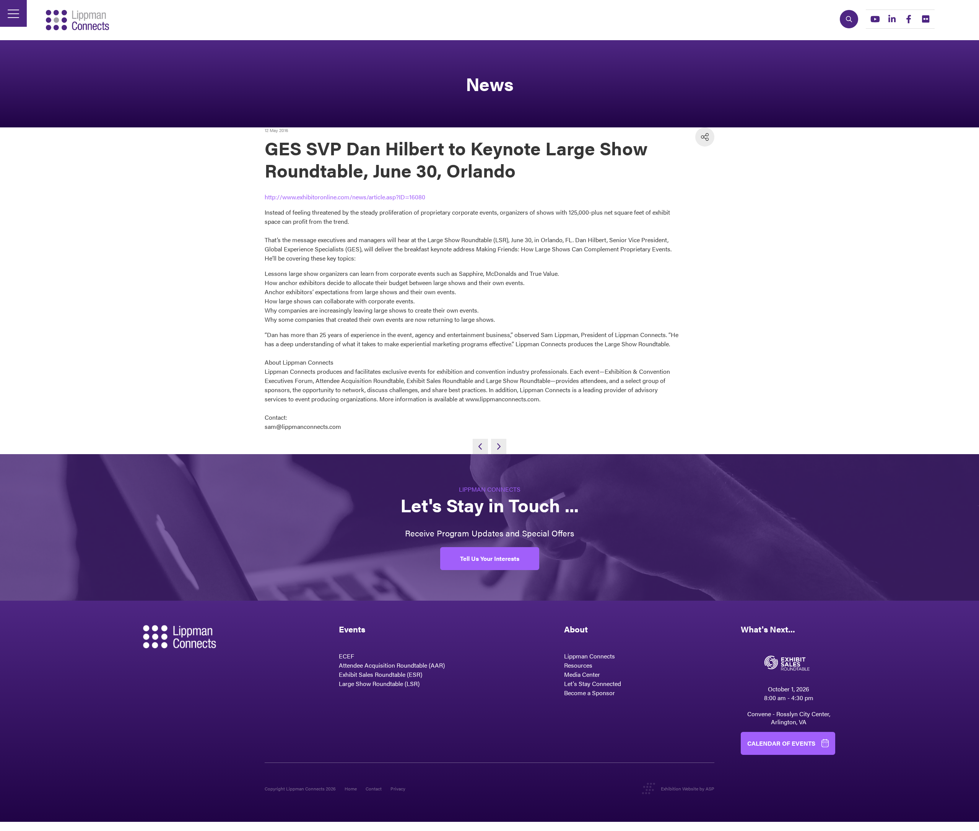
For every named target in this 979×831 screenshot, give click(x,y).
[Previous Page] (480, 446)
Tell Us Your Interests (489, 558)
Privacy (397, 788)
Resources (578, 665)
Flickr (925, 19)
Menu (13, 13)
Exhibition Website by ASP (687, 788)
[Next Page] (498, 446)
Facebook (908, 19)
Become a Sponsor (589, 692)
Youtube (875, 19)
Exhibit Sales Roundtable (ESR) (380, 674)
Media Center (582, 674)
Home (351, 788)
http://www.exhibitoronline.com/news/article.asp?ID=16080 (345, 196)
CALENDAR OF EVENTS (781, 743)
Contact (374, 788)
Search (849, 19)
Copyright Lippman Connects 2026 (300, 788)
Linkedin (892, 19)
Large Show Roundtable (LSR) (379, 683)
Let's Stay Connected (592, 683)
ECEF (346, 656)
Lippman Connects (589, 656)
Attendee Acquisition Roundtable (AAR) (392, 665)
